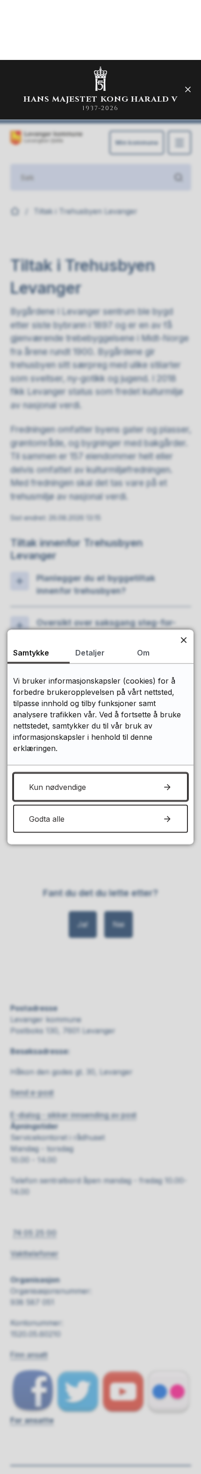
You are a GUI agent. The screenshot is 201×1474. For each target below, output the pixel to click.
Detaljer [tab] (90, 652)
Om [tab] (143, 652)
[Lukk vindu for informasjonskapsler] (183, 640)
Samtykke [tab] (31, 652)
